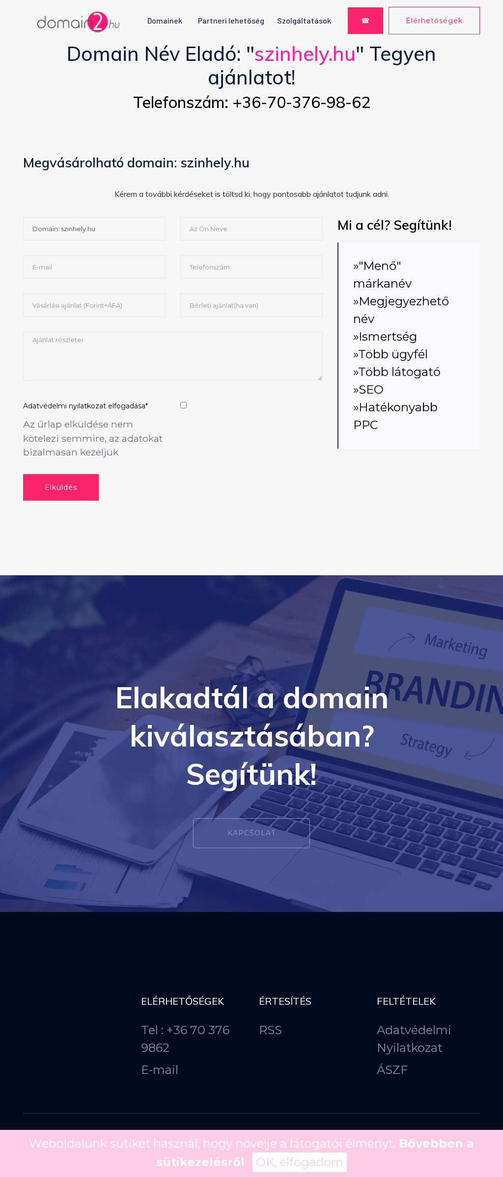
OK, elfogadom (299, 1162)
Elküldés (61, 487)
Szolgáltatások (304, 20)
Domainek (164, 20)
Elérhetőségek (434, 20)
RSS (270, 1030)
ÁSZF (392, 1070)
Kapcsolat (251, 833)
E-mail (159, 1070)
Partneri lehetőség (231, 20)
